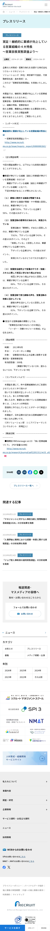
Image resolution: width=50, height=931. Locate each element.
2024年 (38, 670)
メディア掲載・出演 (36, 655)
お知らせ (9, 648)
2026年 (8, 670)
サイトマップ (18, 894)
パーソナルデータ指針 (33, 885)
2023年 (8, 677)
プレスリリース (24, 12)
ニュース (12, 12)
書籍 (7, 655)
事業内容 (7, 790)
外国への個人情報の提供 (32, 890)
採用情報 (7, 837)
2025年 (23, 670)
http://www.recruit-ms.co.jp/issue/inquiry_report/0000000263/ (24, 144)
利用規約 (6, 894)
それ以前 (38, 677)
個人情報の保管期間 (11, 890)
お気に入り (31, 928)
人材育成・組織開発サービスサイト (16, 758)
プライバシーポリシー (12, 885)
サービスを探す (12, 927)
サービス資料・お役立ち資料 (16, 818)
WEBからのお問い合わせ (19, 849)
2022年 (23, 677)
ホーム (4, 12)
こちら (23, 856)
